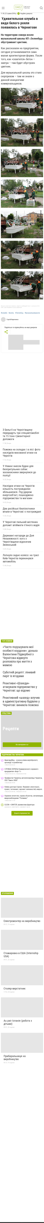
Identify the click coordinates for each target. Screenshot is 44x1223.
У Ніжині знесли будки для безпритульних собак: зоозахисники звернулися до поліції (19, 471)
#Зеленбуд (19, 313)
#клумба (4, 313)
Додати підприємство (22, 813)
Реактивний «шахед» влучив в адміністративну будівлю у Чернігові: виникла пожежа (21, 701)
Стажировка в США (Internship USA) (21, 955)
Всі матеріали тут (22, 744)
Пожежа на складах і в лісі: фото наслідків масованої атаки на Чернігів (21, 452)
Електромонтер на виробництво (22, 921)
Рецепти (11, 728)
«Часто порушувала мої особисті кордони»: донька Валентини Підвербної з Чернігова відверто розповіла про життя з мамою (20, 656)
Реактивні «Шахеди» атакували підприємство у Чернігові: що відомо (20, 686)
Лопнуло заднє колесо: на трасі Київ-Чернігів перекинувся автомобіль (21, 558)
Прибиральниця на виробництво (15, 1058)
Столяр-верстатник (14, 988)
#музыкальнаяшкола (32, 313)
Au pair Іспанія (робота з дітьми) (18, 1022)
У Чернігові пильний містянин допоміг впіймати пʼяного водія (21, 523)
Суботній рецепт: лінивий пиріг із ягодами (19, 674)
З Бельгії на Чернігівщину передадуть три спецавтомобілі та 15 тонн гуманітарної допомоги (21, 434)
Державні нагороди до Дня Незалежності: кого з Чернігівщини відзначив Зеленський (18, 540)
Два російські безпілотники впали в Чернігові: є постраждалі (22, 510)
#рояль (11, 313)
